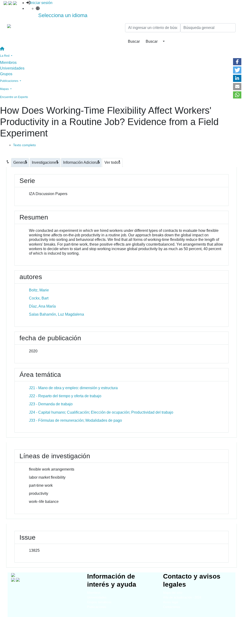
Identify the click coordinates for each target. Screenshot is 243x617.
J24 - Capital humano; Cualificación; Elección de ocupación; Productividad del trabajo (101, 412)
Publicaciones (96, 607)
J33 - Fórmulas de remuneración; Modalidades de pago (75, 420)
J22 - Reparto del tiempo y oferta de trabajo (65, 396)
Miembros (8, 63)
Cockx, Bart (38, 298)
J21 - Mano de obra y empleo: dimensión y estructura (73, 388)
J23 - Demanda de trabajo (51, 404)
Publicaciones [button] (9, 81)
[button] (237, 61)
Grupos (6, 74)
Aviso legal (170, 602)
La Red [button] (5, 55)
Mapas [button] (4, 89)
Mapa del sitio (172, 592)
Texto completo (24, 145)
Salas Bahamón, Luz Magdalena (56, 314)
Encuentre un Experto (14, 97)
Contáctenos (171, 607)
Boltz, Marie (39, 290)
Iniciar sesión (41, 3)
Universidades (12, 68)
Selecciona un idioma (62, 15)
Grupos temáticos (99, 602)
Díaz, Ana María (42, 306)
